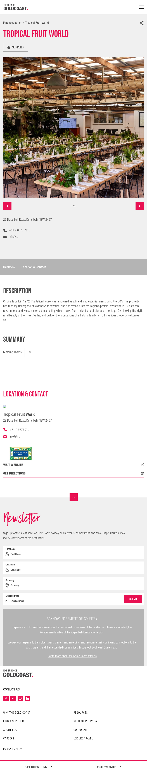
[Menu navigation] (141, 7)
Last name (10, 564)
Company (10, 580)
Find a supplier (12, 22)
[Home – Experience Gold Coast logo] (18, 673)
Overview (9, 267)
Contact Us (11, 689)
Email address (12, 595)
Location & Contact (34, 267)
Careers (8, 738)
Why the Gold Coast (16, 712)
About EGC (10, 730)
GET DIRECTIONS (36, 766)
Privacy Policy (13, 750)
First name (10, 549)
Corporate (81, 730)
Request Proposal (86, 721)
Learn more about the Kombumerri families (72, 656)
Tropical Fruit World (37, 22)
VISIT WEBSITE (106, 766)
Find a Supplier (13, 721)
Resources (81, 712)
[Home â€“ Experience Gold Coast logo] (15, 7)
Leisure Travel (83, 738)
